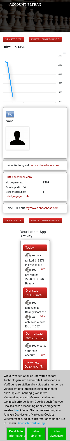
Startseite (13, 39)
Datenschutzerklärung (31, 423)
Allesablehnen (36, 433)
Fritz (42, 269)
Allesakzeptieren (57, 433)
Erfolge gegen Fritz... (19, 196)
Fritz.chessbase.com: (19, 177)
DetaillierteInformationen (17, 433)
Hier (16, 410)
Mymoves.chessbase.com (42, 208)
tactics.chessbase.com (44, 165)
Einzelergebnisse (45, 39)
